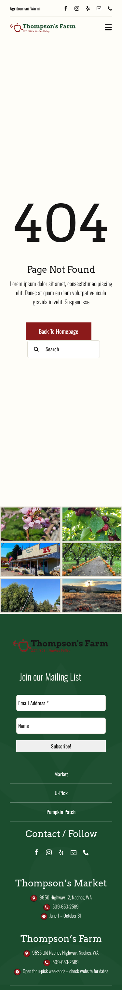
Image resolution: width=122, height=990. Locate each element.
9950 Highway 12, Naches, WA (65, 897)
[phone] (110, 8)
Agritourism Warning (27, 8)
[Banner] (43, 24)
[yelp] (88, 8)
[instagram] (77, 8)
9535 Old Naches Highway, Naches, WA (65, 952)
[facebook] (65, 8)
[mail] (99, 8)
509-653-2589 (65, 906)
